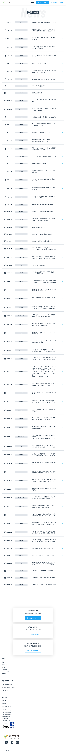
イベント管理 (6, 671)
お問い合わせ (34, 634)
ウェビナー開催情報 (7, 684)
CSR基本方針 (6, 718)
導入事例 (4, 674)
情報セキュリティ (6, 716)
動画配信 (5, 669)
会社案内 (4, 701)
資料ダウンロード (43, 2)
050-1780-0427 (34, 651)
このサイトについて (7, 720)
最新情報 (4, 703)
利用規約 (5, 709)
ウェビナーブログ (6, 690)
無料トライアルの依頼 (58, 2)
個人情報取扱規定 (7, 714)
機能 (3, 662)
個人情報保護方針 (7, 712)
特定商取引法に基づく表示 (8, 711)
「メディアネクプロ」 (9, 687)
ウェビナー (5, 667)
